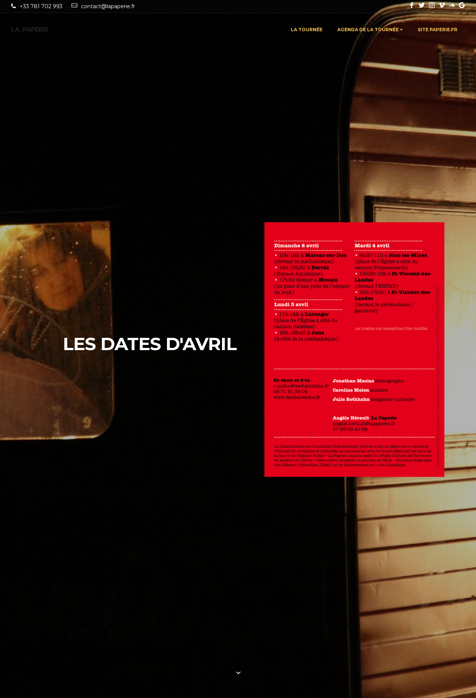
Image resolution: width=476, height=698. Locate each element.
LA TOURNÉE (306, 29)
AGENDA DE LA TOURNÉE (368, 29)
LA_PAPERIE (29, 29)
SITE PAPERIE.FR (437, 29)
